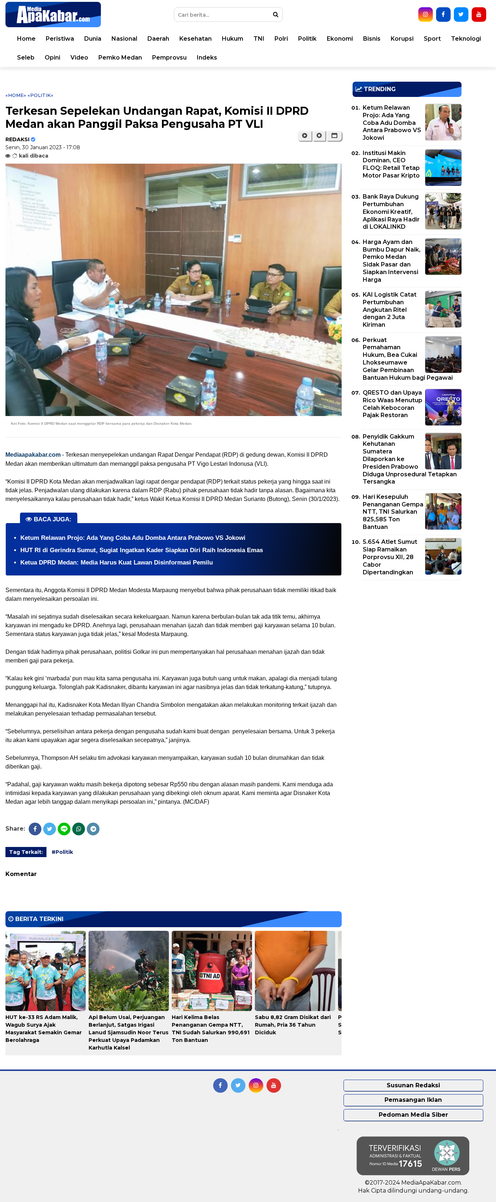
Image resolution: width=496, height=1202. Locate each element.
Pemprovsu (169, 57)
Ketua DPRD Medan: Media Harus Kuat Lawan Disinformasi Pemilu (116, 562)
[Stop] (319, 136)
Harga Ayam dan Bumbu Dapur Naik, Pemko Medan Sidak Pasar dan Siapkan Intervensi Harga (391, 261)
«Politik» (40, 95)
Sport (432, 38)
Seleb (25, 57)
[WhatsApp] (78, 829)
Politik (307, 38)
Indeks (207, 57)
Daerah (158, 38)
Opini (52, 57)
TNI (258, 38)
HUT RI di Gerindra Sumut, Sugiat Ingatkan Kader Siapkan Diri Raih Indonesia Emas (141, 550)
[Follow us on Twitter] (461, 14)
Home (26, 38)
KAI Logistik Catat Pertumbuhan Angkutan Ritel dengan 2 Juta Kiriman (389, 309)
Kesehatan (195, 38)
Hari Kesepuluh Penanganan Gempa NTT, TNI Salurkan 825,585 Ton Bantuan (393, 511)
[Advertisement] (407, 636)
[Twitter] (49, 829)
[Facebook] (35, 829)
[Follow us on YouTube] (479, 14)
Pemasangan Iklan (413, 1099)
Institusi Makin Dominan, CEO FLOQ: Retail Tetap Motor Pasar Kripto (391, 164)
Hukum (232, 38)
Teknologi (466, 38)
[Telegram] (93, 829)
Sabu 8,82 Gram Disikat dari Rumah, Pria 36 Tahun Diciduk (293, 1025)
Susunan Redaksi (413, 1085)
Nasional (124, 38)
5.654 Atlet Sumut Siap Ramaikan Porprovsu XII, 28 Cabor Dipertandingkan (390, 556)
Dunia (92, 38)
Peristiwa (60, 38)
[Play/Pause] (304, 136)
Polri (281, 38)
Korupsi (402, 38)
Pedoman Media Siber (413, 1114)
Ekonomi (340, 38)
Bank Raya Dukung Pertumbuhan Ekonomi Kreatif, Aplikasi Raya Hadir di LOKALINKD (391, 211)
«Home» (15, 95)
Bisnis (372, 38)
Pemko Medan (120, 57)
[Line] (64, 829)
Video (79, 57)
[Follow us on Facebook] (443, 14)
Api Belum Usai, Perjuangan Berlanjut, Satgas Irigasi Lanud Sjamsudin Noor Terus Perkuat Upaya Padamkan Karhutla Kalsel (128, 1032)
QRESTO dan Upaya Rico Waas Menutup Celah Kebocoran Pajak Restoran (392, 404)
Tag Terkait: (26, 852)
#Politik (62, 852)
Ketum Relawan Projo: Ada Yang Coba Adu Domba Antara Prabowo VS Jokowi (132, 537)
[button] (334, 136)
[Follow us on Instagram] (425, 14)
